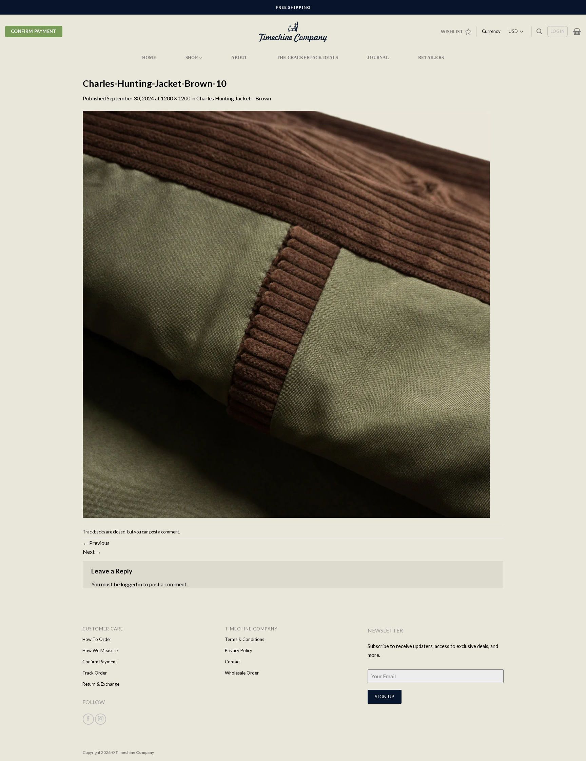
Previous (96, 543)
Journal (378, 57)
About (239, 57)
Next (92, 551)
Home (149, 57)
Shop (191, 57)
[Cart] (577, 31)
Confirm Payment (99, 661)
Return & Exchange (100, 684)
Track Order (94, 673)
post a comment (164, 531)
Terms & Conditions (244, 639)
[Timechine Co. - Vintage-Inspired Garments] (293, 31)
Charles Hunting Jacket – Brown (233, 98)
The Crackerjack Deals (307, 57)
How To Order (96, 639)
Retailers (431, 57)
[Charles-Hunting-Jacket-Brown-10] (286, 313)
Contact (233, 661)
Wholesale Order (242, 673)
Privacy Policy (238, 650)
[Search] (539, 31)
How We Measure (100, 650)
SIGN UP (385, 696)
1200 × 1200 (175, 98)
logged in (131, 584)
